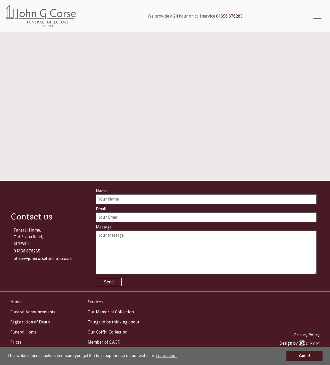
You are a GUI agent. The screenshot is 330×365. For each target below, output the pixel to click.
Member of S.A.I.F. (104, 342)
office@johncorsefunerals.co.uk (43, 258)
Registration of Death (30, 322)
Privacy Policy (307, 334)
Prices (15, 342)
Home (15, 301)
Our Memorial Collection (111, 312)
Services (95, 301)
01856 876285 (229, 16)
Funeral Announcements (32, 312)
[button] (317, 16)
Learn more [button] (166, 355)
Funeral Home (23, 332)
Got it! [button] (304, 356)
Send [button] (109, 282)
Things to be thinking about (113, 322)
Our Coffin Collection (107, 332)
